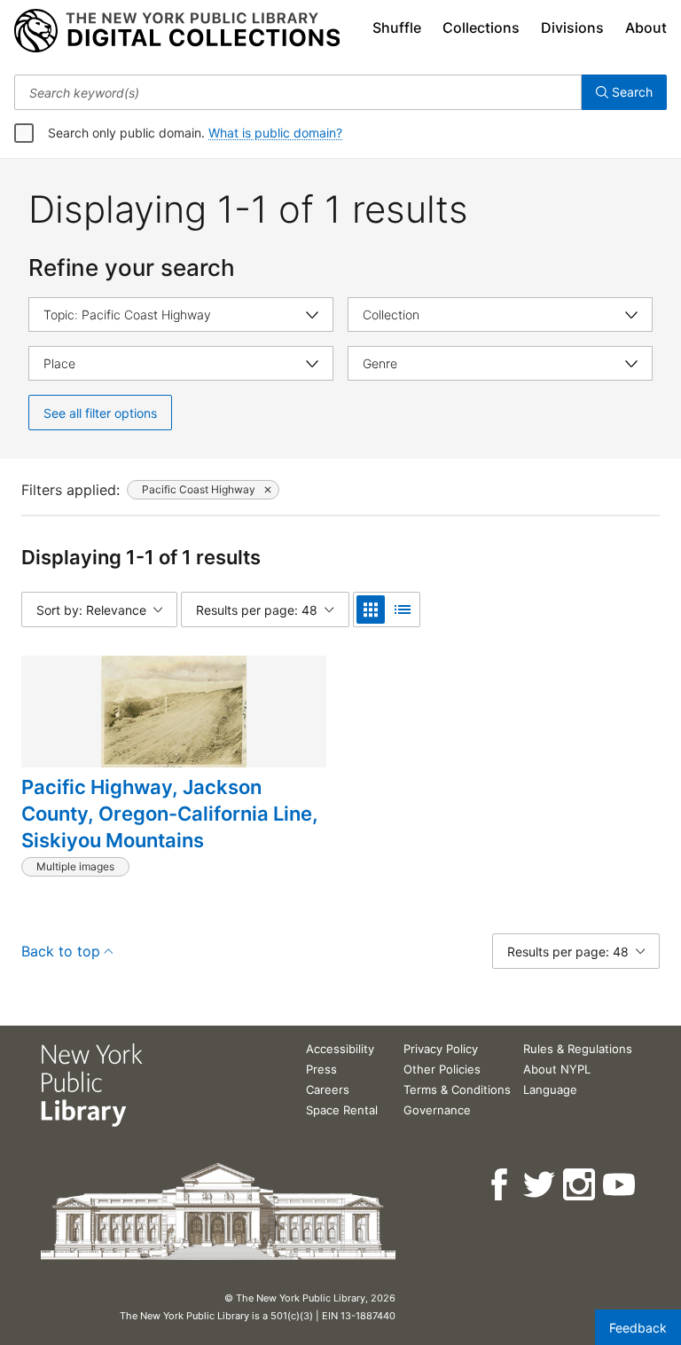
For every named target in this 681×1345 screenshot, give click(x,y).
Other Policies (442, 1069)
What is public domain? (275, 132)
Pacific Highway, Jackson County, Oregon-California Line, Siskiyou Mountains (169, 813)
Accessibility (340, 1049)
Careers (327, 1089)
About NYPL (557, 1069)
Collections (481, 27)
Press (321, 1069)
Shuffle (396, 27)
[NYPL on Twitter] (540, 1185)
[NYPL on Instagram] (580, 1185)
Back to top (60, 951)
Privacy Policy (440, 1049)
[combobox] (298, 92)
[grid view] (370, 609)
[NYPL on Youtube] (620, 1185)
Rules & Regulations (577, 1049)
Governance (437, 1110)
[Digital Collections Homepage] (177, 31)
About (646, 27)
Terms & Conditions (457, 1089)
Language (550, 1089)
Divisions (572, 27)
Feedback (638, 1327)
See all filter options (100, 413)
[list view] (402, 609)
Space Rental (342, 1110)
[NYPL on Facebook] (500, 1185)
